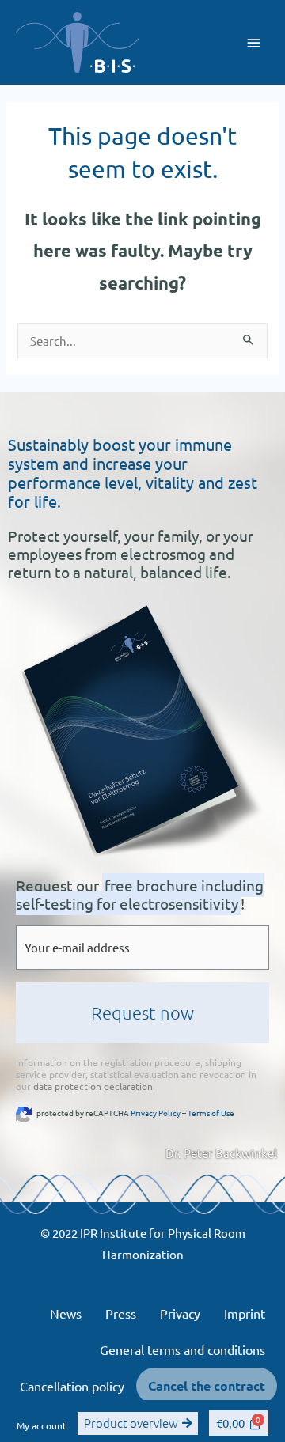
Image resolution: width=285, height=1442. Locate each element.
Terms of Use (211, 1112)
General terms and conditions (182, 1349)
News (66, 1313)
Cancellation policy (72, 1386)
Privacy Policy (155, 1112)
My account (41, 1425)
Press (120, 1313)
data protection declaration (93, 1086)
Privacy (180, 1313)
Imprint (244, 1313)
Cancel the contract (206, 1385)
